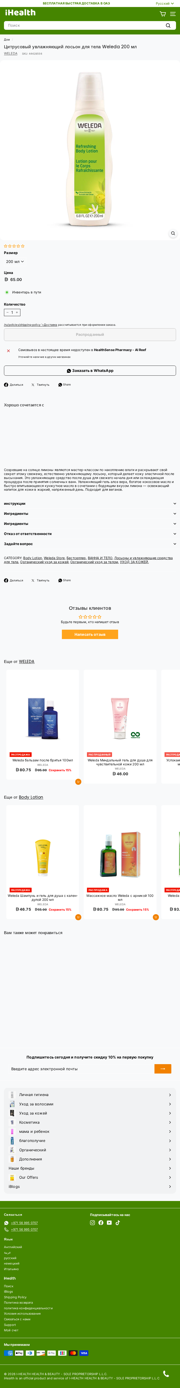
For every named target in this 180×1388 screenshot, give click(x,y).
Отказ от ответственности (28, 533)
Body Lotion (32, 558)
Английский (13, 1247)
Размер (11, 253)
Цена (8, 273)
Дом (7, 39)
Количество (14, 304)
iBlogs (8, 1291)
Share (66, 384)
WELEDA (10, 53)
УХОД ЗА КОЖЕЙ (134, 562)
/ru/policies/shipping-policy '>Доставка (30, 324)
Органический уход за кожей (44, 562)
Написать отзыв (90, 634)
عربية (7, 1252)
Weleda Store (54, 558)
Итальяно (11, 1269)
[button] (14, 246)
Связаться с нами (17, 1319)
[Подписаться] (162, 1069)
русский (10, 1258)
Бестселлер (76, 558)
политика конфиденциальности (28, 1308)
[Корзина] (162, 14)
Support (10, 1325)
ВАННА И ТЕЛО (100, 558)
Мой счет (11, 1330)
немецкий (11, 1263)
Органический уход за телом (94, 562)
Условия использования (22, 1313)
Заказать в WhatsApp (92, 370)
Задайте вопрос (18, 544)
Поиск (8, 1286)
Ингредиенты (16, 513)
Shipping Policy (15, 1297)
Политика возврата (18, 1302)
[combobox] (90, 25)
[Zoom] (173, 233)
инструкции (15, 503)
